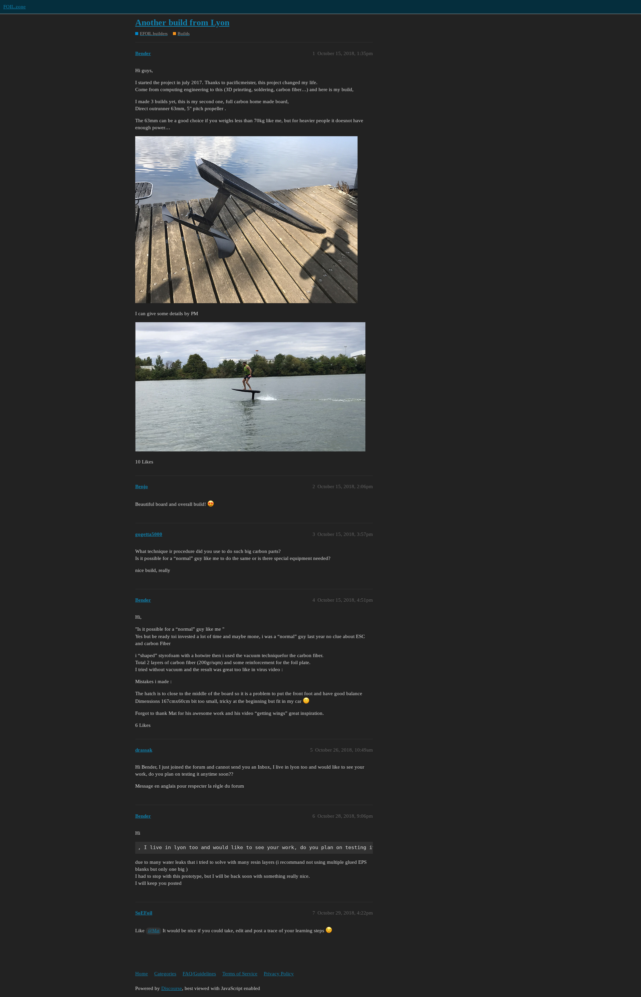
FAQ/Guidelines (199, 973)
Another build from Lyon (182, 22)
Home (141, 973)
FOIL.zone (14, 6)
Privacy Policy (279, 973)
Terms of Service (239, 973)
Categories (165, 973)
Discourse (171, 988)
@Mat (154, 930)
